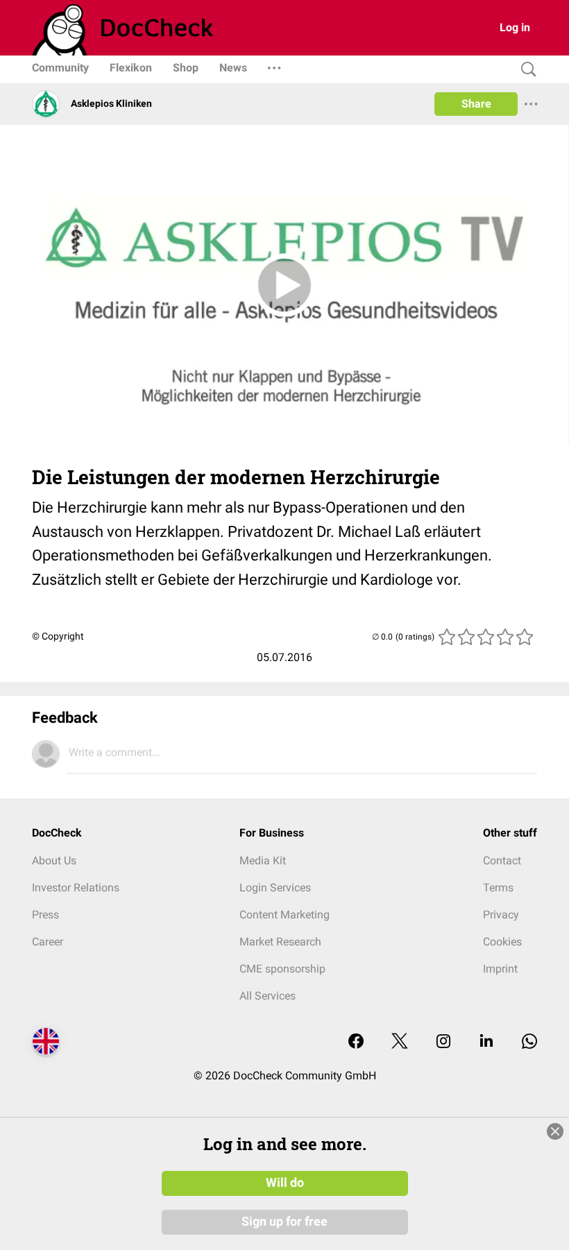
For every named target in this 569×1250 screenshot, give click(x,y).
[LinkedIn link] (486, 1042)
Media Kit (262, 860)
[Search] (525, 69)
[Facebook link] (356, 1042)
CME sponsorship (282, 968)
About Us (54, 860)
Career (47, 941)
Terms (498, 887)
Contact (502, 860)
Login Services (275, 887)
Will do (285, 1183)
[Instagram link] (443, 1042)
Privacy (501, 914)
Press (45, 914)
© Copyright (58, 636)
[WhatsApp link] (529, 1042)
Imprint (500, 968)
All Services (267, 995)
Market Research (280, 941)
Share (476, 103)
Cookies (502, 941)
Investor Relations (75, 887)
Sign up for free (284, 1221)
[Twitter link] (399, 1042)
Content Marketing (284, 914)
